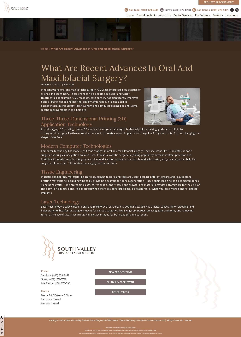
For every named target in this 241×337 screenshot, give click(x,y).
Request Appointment (219, 2)
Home (130, 15)
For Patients (202, 15)
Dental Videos (120, 292)
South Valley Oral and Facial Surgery (86, 320)
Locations (232, 15)
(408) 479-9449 (60, 275)
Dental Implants (146, 15)
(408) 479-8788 (57, 279)
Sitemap (188, 320)
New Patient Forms (120, 272)
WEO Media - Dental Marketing (121, 320)
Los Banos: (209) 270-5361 (213, 10)
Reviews (218, 15)
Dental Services (182, 15)
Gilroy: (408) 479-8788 (177, 10)
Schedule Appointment (120, 282)
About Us (165, 15)
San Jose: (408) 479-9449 (143, 10)
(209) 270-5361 (63, 283)
